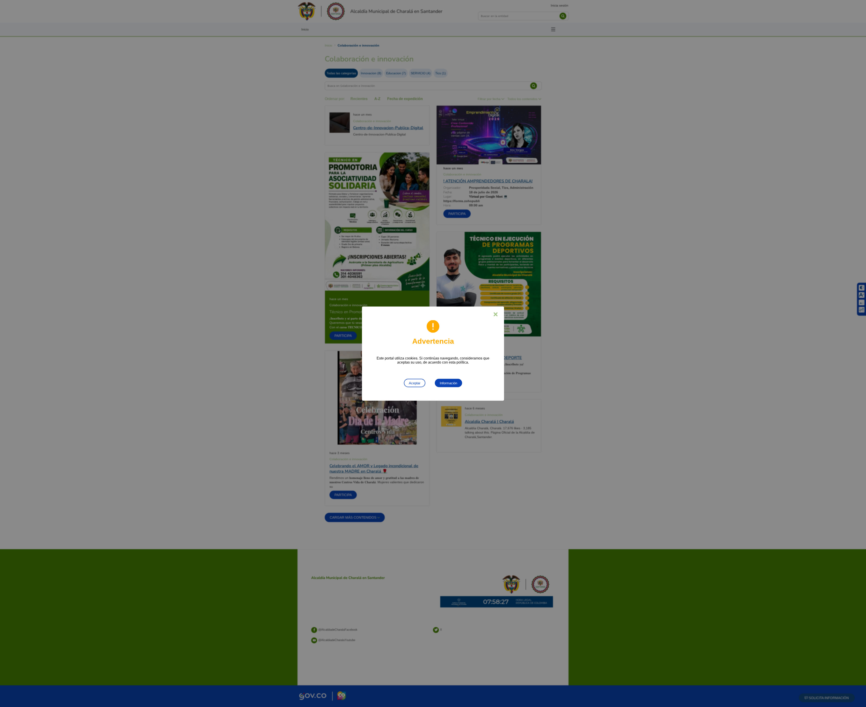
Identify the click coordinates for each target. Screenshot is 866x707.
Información (448, 383)
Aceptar (414, 383)
